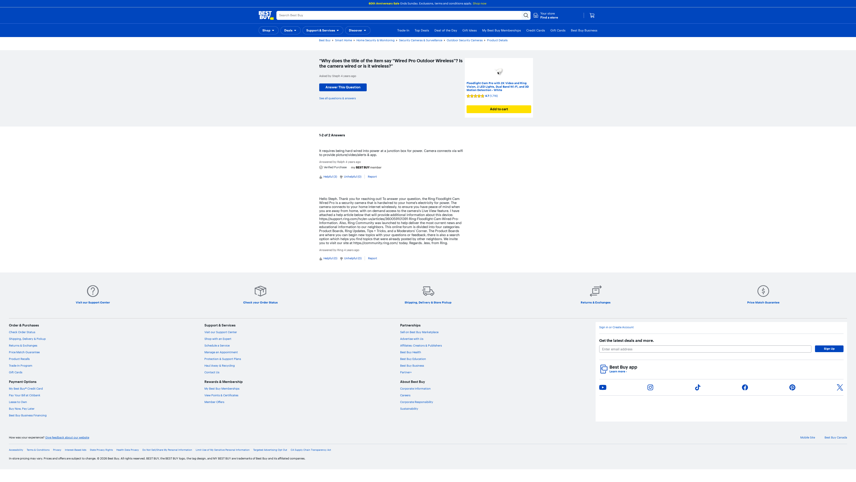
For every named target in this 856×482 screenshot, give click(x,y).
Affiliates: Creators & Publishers (421, 345)
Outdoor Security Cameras (465, 40)
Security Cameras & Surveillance (420, 40)
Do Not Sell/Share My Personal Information (167, 450)
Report (372, 176)
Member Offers (214, 402)
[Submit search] (526, 15)
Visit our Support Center (220, 332)
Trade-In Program (20, 365)
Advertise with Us (411, 339)
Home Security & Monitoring (375, 40)
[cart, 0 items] (592, 15)
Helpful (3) (330, 176)
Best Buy (325, 40)
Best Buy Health (410, 352)
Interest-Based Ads (75, 450)
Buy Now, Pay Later (22, 408)
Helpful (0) (330, 258)
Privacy (57, 450)
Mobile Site (807, 437)
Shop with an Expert (217, 339)
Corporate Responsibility (416, 402)
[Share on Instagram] (650, 387)
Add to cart (499, 109)
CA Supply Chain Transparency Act (311, 450)
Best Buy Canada (836, 437)
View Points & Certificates (221, 395)
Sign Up (829, 348)
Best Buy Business (412, 365)
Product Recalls (19, 359)
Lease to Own (18, 402)
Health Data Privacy (127, 450)
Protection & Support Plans (222, 359)
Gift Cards (15, 372)
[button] (545, 15)
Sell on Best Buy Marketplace (419, 332)
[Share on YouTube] (602, 387)
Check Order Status (22, 332)
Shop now (479, 3)
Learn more (618, 371)
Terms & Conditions (38, 450)
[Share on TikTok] (697, 387)
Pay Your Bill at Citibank (24, 395)
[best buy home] (266, 15)
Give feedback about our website (67, 437)
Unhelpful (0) (352, 176)
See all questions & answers (337, 98)
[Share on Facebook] (745, 387)
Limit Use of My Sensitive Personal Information (223, 450)
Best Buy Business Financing (28, 415)
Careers (405, 395)
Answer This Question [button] (342, 87)
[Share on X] (840, 387)
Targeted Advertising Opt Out (270, 450)
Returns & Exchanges (23, 345)
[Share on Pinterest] (792, 387)
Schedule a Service (217, 345)
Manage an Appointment (221, 352)
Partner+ (406, 372)
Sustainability (409, 408)
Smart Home (343, 40)
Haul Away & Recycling (219, 365)
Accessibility (16, 450)
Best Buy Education (413, 359)
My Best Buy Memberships (221, 388)
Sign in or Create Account (616, 327)
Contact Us (211, 372)
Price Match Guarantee (24, 352)
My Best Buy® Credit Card (26, 388)
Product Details (497, 40)
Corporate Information (415, 388)
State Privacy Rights (101, 450)
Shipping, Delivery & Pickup (27, 339)
